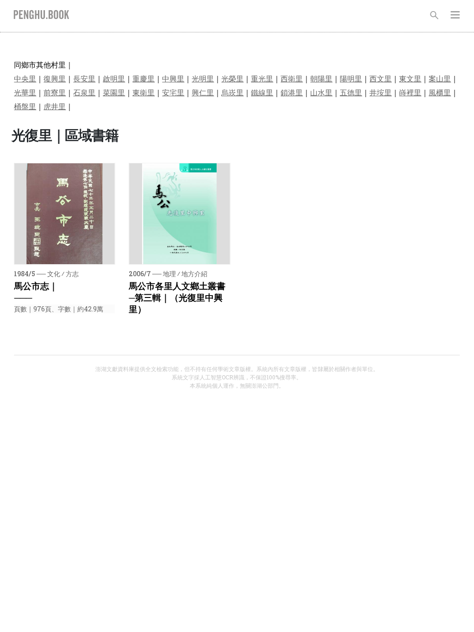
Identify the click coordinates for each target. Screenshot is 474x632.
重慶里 (143, 78)
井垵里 (380, 92)
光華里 (25, 92)
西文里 (380, 78)
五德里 (351, 92)
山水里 (321, 92)
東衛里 (143, 92)
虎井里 (55, 106)
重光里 (262, 78)
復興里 (55, 78)
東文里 (410, 78)
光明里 (203, 78)
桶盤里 (25, 106)
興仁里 (203, 92)
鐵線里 (262, 92)
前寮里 (55, 92)
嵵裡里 (410, 92)
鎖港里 (292, 92)
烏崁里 (232, 92)
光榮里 (232, 78)
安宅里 (173, 92)
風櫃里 (440, 92)
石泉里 (84, 92)
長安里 (84, 78)
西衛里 (292, 78)
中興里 (173, 78)
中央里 (25, 78)
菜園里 (114, 92)
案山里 (440, 78)
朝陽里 (321, 78)
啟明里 (114, 78)
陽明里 (351, 78)
